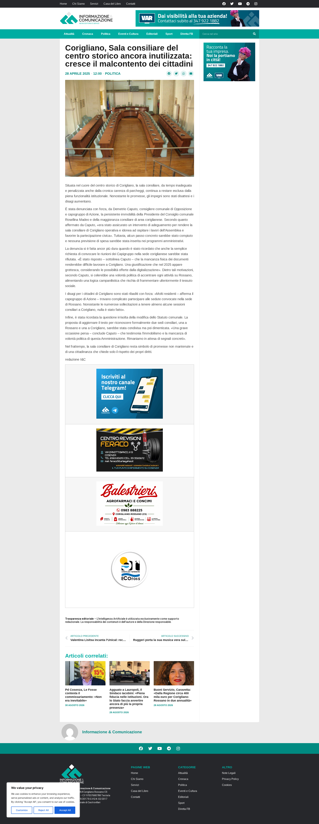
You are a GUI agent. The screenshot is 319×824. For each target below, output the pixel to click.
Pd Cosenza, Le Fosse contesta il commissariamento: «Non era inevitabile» (83, 695)
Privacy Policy (230, 779)
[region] (43, 799)
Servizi (94, 3)
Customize (22, 810)
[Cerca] (254, 34)
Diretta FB (186, 33)
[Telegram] (248, 3)
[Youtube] (240, 3)
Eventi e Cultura (128, 33)
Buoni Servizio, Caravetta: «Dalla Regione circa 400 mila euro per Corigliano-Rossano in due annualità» (173, 695)
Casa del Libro (112, 3)
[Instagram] (256, 3)
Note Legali (229, 773)
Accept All (65, 810)
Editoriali (152, 33)
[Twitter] (232, 3)
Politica (105, 33)
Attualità (69, 33)
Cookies (227, 785)
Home (63, 3)
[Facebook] (224, 3)
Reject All (43, 810)
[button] (169, 74)
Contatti (130, 3)
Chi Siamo (78, 3)
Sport (168, 33)
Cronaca (87, 33)
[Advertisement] (228, 135)
